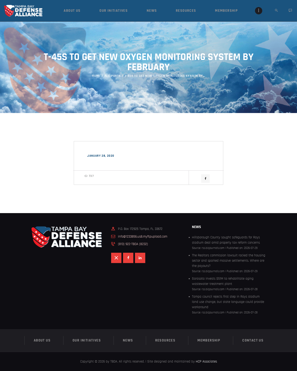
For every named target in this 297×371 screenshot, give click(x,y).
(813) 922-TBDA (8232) (133, 244)
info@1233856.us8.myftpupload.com (142, 236)
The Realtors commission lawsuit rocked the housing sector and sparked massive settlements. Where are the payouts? (228, 260)
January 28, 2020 (100, 155)
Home (96, 75)
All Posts (112, 75)
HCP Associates (206, 361)
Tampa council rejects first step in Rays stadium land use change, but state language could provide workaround (228, 302)
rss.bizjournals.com (213, 247)
